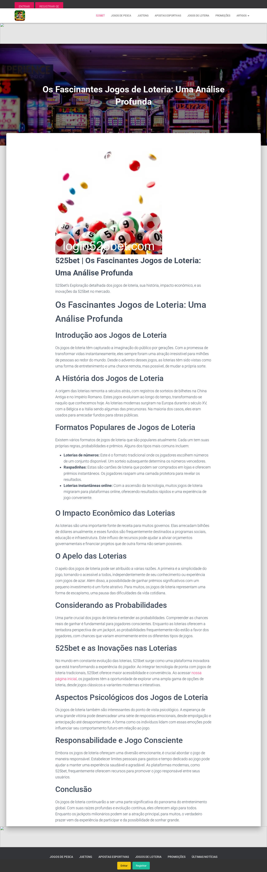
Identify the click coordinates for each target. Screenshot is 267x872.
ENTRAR (24, 6)
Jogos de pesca (121, 15)
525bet (100, 15)
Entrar (124, 865)
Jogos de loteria (198, 15)
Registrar (141, 865)
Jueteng (143, 15)
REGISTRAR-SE (49, 6)
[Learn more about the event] (133, 33)
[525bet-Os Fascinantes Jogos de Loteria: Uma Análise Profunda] (19, 15)
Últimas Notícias (204, 856)
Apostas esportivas (168, 15)
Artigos (242, 15)
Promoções (222, 15)
